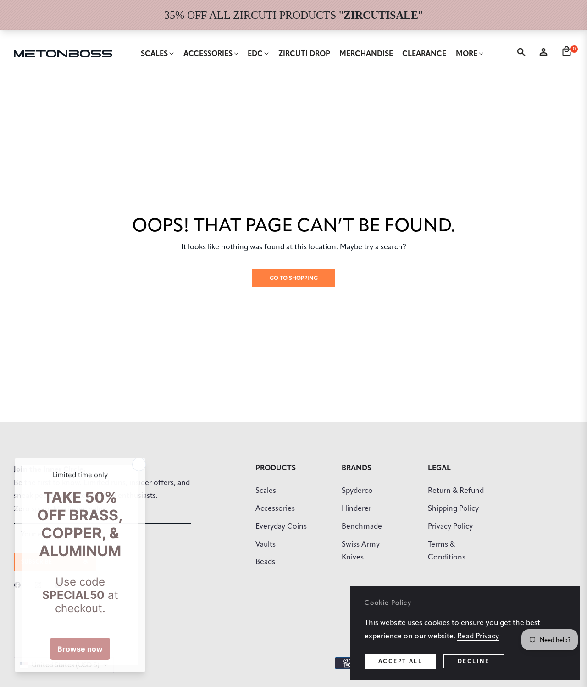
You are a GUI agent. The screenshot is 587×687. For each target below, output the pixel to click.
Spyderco (357, 490)
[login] (545, 54)
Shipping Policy (453, 508)
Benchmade (362, 526)
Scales (265, 490)
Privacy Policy (450, 526)
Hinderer (356, 508)
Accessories (275, 508)
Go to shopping (294, 277)
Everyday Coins (281, 526)
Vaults (265, 544)
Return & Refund (456, 490)
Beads (265, 561)
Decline (474, 661)
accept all (400, 661)
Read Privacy (478, 635)
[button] (523, 53)
